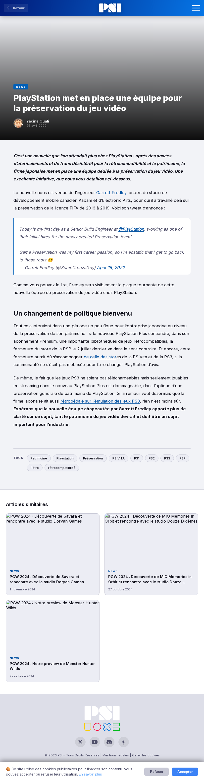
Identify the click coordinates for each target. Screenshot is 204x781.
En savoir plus (90, 774)
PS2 (152, 458)
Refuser (156, 772)
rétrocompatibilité (61, 468)
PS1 (136, 458)
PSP (183, 458)
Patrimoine (39, 458)
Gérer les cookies (146, 755)
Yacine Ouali (37, 121)
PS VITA (118, 458)
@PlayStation (131, 229)
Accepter (185, 772)
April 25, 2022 (111, 267)
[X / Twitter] (80, 742)
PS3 (167, 458)
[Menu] (196, 8)
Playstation (65, 458)
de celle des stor (100, 356)
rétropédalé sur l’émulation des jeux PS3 (100, 401)
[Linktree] (123, 742)
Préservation (93, 458)
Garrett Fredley (111, 192)
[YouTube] (95, 742)
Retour (19, 8)
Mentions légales (115, 755)
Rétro (35, 468)
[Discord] (109, 742)
